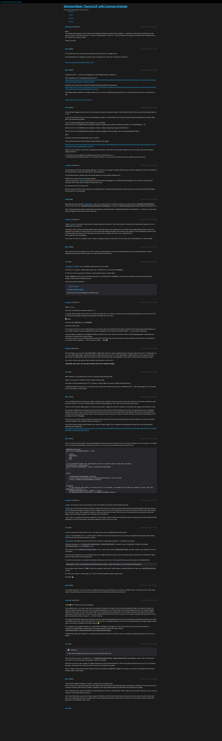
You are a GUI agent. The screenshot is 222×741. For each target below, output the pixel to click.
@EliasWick (69, 508)
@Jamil (72, 224)
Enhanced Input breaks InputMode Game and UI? (79, 62)
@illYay (81, 180)
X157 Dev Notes (74, 286)
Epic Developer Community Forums (11, 2)
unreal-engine (71, 18)
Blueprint (71, 21)
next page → (69, 708)
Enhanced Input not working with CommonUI (78, 100)
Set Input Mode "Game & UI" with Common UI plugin (95, 6)
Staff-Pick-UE (71, 11)
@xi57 (72, 307)
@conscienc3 (69, 266)
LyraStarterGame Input (75, 289)
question (71, 14)
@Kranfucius (88, 204)
